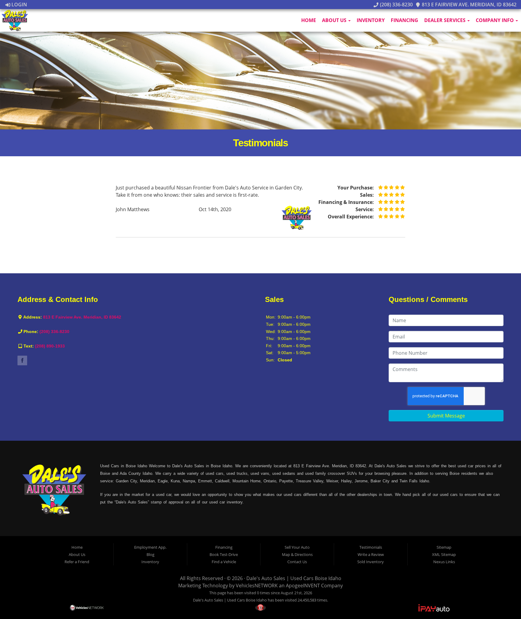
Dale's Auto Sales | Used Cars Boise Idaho (293, 578)
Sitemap (444, 547)
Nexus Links (444, 561)
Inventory (371, 20)
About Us (335, 20)
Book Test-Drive (224, 554)
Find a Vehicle (224, 561)
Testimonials (370, 547)
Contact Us (297, 561)
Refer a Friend (77, 561)
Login (18, 4)
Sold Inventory (370, 561)
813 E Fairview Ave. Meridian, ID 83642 (468, 4)
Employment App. (150, 547)
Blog (150, 554)
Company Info (495, 20)
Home (308, 20)
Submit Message (446, 415)
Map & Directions (297, 554)
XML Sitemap (444, 554)
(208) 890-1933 (50, 346)
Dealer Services (445, 20)
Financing (404, 20)
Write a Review (371, 554)
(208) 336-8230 (395, 4)
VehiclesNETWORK (257, 585)
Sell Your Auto (297, 547)
